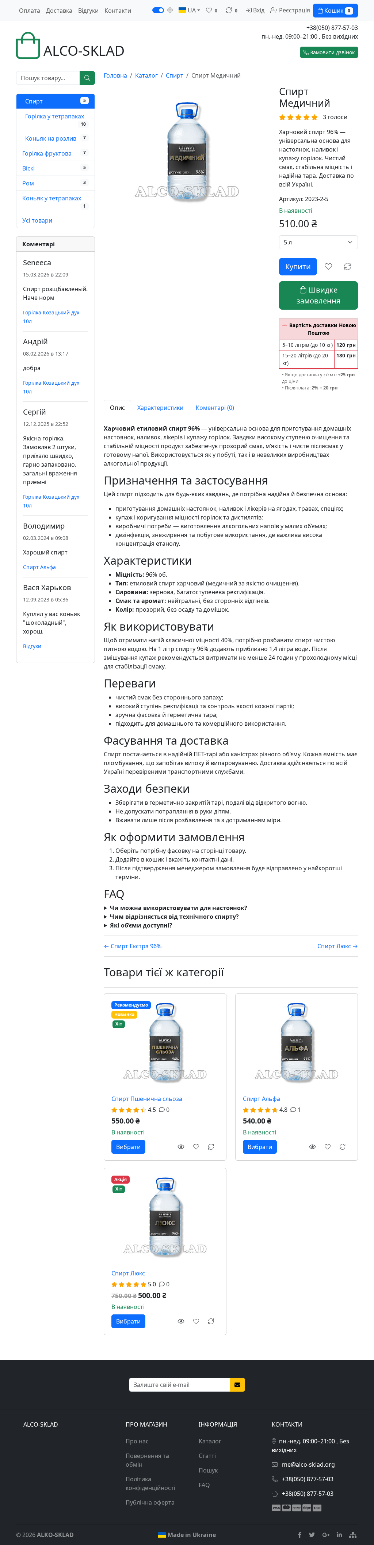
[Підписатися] (237, 1385)
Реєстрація (294, 10)
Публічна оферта (150, 1502)
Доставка (59, 11)
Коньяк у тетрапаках (51, 198)
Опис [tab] (117, 408)
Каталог (210, 1441)
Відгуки (88, 11)
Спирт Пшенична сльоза (146, 1099)
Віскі (28, 168)
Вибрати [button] (128, 1147)
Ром (28, 183)
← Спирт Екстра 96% (132, 946)
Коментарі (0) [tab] (215, 408)
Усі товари (37, 220)
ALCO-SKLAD (82, 50)
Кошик (336, 11)
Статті (207, 1456)
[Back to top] (357, 1510)
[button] (329, 52)
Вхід (258, 10)
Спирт (33, 101)
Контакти (117, 11)
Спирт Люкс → (337, 946)
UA (191, 10)
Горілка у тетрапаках (54, 116)
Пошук (208, 1470)
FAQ (204, 1485)
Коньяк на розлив (50, 138)
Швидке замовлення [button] (318, 295)
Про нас (137, 1441)
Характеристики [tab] (160, 408)
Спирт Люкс (128, 1273)
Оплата (29, 11)
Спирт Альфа (261, 1099)
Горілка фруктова (47, 153)
